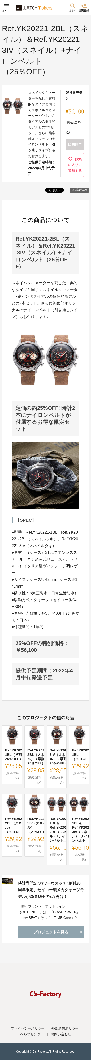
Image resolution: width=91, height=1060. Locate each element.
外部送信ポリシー (65, 1028)
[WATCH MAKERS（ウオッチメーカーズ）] (34, 7)
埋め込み (81, 190)
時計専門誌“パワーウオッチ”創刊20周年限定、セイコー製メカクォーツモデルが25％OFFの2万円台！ (51, 889)
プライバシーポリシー (28, 1028)
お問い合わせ (61, 1034)
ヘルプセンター (32, 1034)
